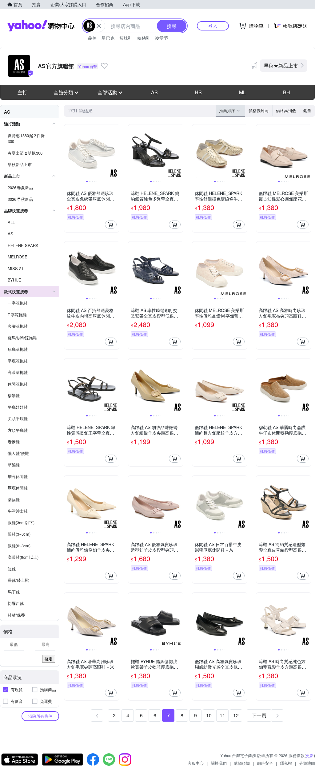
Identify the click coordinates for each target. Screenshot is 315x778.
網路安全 (265, 763)
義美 (92, 38)
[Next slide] (115, 152)
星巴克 (108, 38)
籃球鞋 (125, 38)
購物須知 (242, 763)
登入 (212, 25)
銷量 (307, 110)
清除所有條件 (40, 716)
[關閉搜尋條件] (98, 26)
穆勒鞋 (143, 38)
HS (198, 92)
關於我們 (219, 763)
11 (222, 715)
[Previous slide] (68, 152)
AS (154, 92)
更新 (310, 755)
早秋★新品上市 (281, 65)
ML (242, 92)
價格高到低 (286, 110)
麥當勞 (161, 38)
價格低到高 (259, 110)
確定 (49, 659)
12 (236, 715)
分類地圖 (307, 763)
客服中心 (196, 763)
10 (209, 715)
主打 (22, 92)
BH (286, 92)
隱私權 (286, 763)
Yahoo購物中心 (40, 25)
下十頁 (259, 715)
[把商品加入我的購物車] (111, 225)
